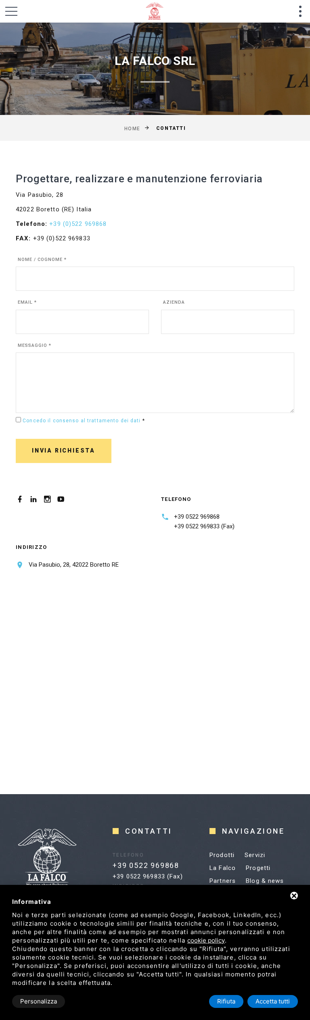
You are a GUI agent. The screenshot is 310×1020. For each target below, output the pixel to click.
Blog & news (265, 880)
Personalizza (38, 1001)
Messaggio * (34, 345)
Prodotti (222, 855)
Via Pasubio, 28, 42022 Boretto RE (74, 564)
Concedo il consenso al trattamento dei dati (81, 420)
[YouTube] (61, 499)
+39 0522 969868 (197, 516)
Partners (222, 880)
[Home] (165, 11)
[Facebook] (20, 499)
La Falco (222, 868)
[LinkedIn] (33, 499)
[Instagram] (47, 499)
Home (132, 128)
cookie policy (206, 940)
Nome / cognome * (42, 259)
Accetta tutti (273, 1001)
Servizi (255, 855)
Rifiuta (226, 1001)
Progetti (258, 868)
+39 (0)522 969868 (78, 223)
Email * (27, 302)
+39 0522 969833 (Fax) (204, 526)
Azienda (174, 302)
